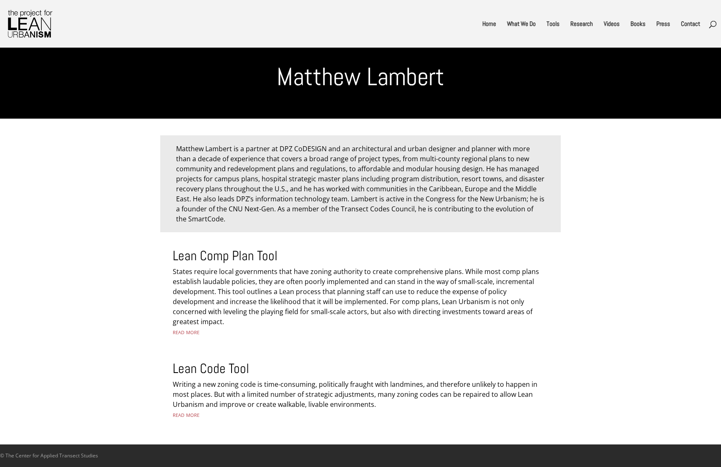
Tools (553, 24)
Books (637, 24)
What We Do (521, 24)
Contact (690, 24)
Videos (612, 24)
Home (489, 24)
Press (663, 24)
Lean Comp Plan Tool (225, 255)
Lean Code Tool (211, 368)
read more (186, 331)
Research (581, 24)
